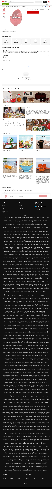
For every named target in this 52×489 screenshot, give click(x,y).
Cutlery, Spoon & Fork (14, 190)
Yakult (43, 478)
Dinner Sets (20, 190)
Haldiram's (27, 481)
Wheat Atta (12, 475)
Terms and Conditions (5, 211)
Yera (34, 478)
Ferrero (35, 481)
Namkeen (11, 478)
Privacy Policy (4, 208)
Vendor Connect (21, 209)
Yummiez (27, 478)
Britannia (27, 479)
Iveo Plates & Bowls (8, 193)
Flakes (19, 477)
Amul (27, 475)
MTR (42, 475)
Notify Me (32, 12)
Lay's (42, 481)
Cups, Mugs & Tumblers (6, 190)
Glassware (25, 190)
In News (3, 205)
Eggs (19, 478)
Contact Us (20, 205)
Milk (2, 477)
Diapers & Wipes (12, 481)
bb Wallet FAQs (20, 206)
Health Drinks (12, 477)
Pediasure (43, 477)
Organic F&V (4, 478)
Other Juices (12, 479)
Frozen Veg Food (5, 481)
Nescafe (35, 475)
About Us (3, 203)
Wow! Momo (36, 479)
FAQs (19, 203)
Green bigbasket (4, 206)
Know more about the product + (26, 66)
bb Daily (3, 212)
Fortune (43, 479)
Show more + (26, 483)
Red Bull (27, 477)
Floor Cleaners (4, 479)
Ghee (19, 475)
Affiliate (3, 209)
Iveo (27, 8)
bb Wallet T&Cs (20, 208)
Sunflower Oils (4, 475)
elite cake (35, 477)
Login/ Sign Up (45, 1)
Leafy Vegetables (20, 479)
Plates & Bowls (29, 190)
